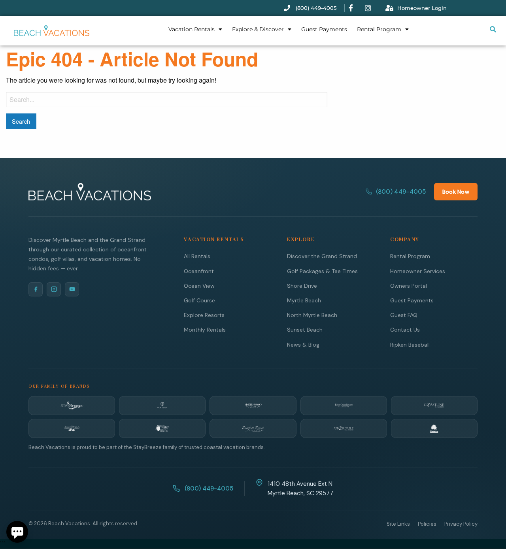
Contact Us (405, 329)
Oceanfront (199, 271)
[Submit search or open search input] (493, 29)
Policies (427, 524)
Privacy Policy (461, 524)
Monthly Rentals (205, 329)
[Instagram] (54, 289)
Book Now (455, 191)
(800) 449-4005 (401, 192)
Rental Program (379, 29)
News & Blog (303, 344)
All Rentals (197, 256)
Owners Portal (408, 285)
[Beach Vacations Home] (89, 191)
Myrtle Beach (304, 300)
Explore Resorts (204, 315)
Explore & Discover (258, 29)
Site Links (398, 524)
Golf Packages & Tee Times (322, 271)
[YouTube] (72, 289)
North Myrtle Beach (312, 315)
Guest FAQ (403, 315)
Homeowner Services (417, 271)
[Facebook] (35, 289)
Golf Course (199, 300)
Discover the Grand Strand (322, 256)
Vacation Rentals (191, 29)
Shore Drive (302, 285)
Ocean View (199, 285)
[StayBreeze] (71, 405)
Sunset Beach (305, 329)
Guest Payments (324, 29)
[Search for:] (166, 99)
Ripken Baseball (410, 344)
